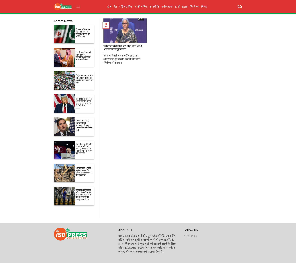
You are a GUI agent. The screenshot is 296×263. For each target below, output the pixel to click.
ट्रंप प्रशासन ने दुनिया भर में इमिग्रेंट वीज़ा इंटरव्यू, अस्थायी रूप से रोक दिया (84, 102)
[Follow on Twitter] (192, 236)
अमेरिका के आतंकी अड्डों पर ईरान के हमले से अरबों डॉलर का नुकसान (84, 171)
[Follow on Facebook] (184, 236)
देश (115, 6)
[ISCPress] (63, 6)
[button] (78, 6)
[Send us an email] (195, 236)
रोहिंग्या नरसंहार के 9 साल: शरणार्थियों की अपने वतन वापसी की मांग (84, 79)
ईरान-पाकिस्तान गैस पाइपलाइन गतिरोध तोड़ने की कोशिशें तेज (83, 33)
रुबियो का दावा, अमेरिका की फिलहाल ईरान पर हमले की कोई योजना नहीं (84, 125)
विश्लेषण (194, 6)
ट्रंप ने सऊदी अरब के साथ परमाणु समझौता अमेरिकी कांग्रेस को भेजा (84, 56)
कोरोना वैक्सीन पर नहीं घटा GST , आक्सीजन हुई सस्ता (123, 48)
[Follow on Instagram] (188, 236)
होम (109, 6)
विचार (204, 6)
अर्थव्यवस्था (167, 6)
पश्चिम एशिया (126, 6)
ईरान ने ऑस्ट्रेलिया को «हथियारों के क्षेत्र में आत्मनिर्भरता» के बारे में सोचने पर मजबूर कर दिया (84, 195)
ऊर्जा (177, 6)
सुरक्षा (185, 6)
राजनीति (154, 6)
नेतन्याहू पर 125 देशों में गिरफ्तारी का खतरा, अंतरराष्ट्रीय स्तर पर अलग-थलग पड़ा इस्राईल (84, 149)
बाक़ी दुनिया (141, 6)
